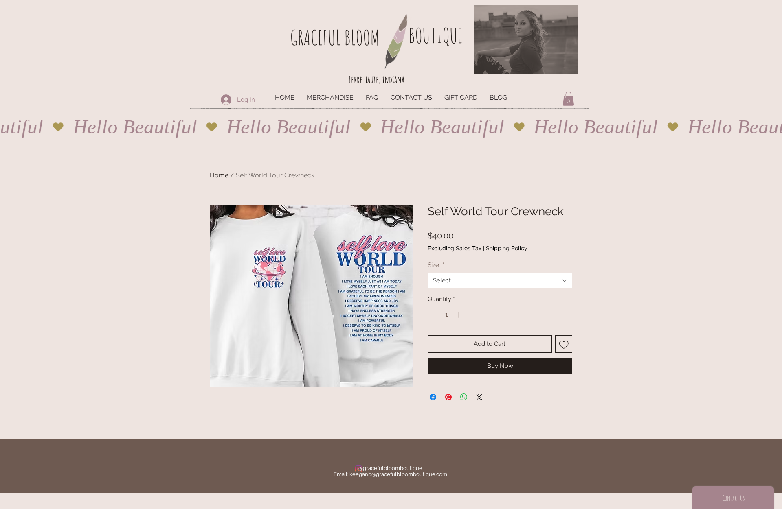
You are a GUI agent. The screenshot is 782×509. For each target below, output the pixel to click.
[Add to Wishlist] (564, 344)
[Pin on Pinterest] (448, 397)
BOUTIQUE (435, 35)
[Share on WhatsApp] (464, 397)
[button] (568, 99)
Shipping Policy (506, 248)
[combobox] (500, 280)
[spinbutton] (446, 314)
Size (436, 265)
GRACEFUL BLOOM (335, 37)
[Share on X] (479, 397)
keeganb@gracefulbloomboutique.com (398, 474)
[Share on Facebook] (433, 397)
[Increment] (458, 314)
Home (219, 175)
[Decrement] (434, 314)
